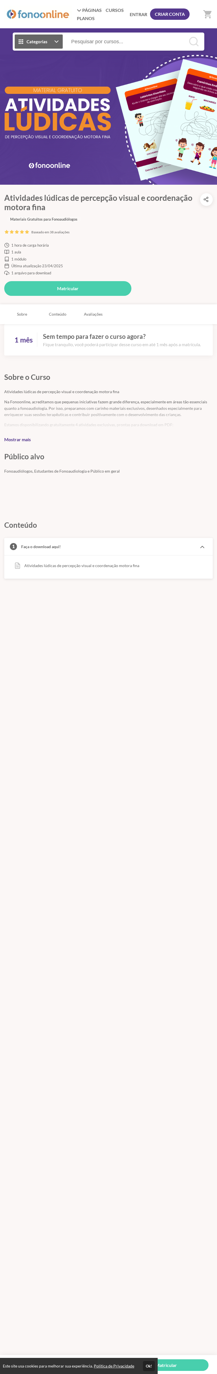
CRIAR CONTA (170, 14)
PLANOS (86, 18)
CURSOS (115, 10)
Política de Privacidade (114, 1366)
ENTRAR (138, 14)
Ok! (149, 1366)
